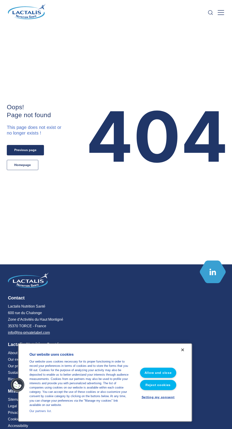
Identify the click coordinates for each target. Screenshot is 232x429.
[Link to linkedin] (213, 272)
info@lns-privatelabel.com (29, 332)
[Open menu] (221, 12)
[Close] (183, 350)
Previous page (25, 150)
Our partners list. (40, 411)
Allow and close (158, 372)
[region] (105, 382)
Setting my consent (158, 397)
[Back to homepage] (27, 12)
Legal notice (18, 406)
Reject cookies (158, 385)
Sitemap (14, 399)
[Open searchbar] (210, 12)
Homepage (22, 165)
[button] (17, 385)
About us (15, 353)
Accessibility (18, 426)
